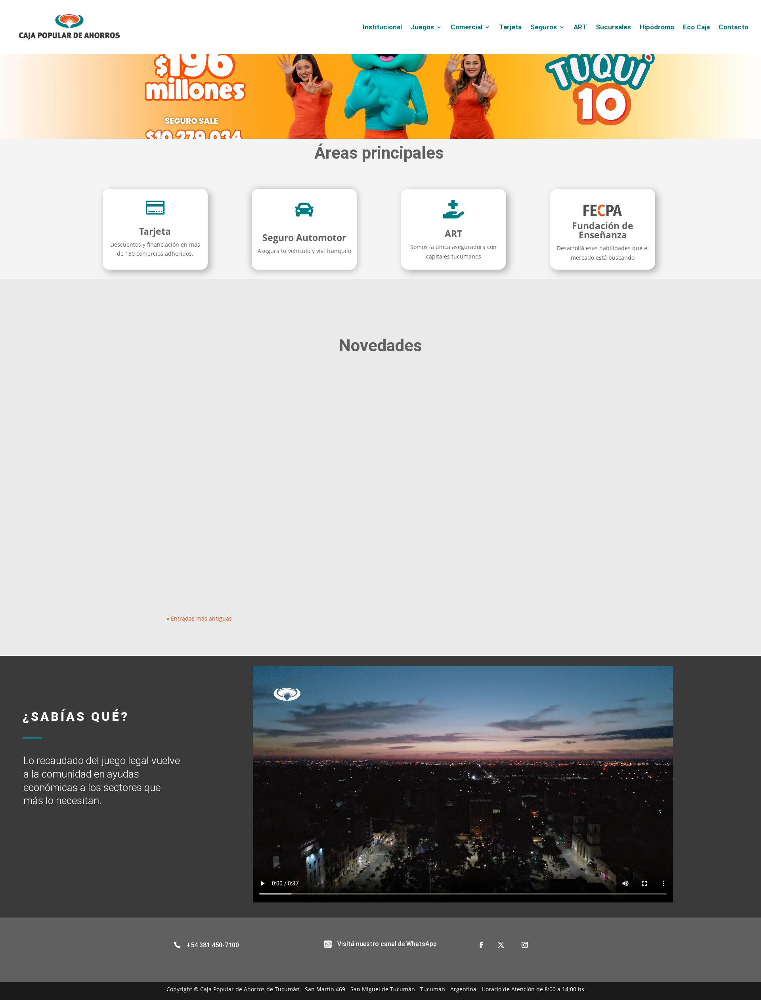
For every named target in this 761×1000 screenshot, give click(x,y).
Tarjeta (510, 27)
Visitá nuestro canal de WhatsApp (387, 944)
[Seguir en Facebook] (481, 945)
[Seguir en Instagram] (524, 945)
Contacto (733, 27)
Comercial (466, 27)
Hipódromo (657, 27)
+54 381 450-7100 (213, 945)
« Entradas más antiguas (199, 618)
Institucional (382, 27)
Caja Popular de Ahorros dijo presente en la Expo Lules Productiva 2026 (290, 544)
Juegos (422, 27)
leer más (185, 415)
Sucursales (613, 27)
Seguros (543, 27)
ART (580, 27)
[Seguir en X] (501, 945)
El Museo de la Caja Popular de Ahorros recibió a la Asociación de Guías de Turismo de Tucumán (331, 382)
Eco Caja (696, 27)
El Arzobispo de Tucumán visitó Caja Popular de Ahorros (266, 463)
